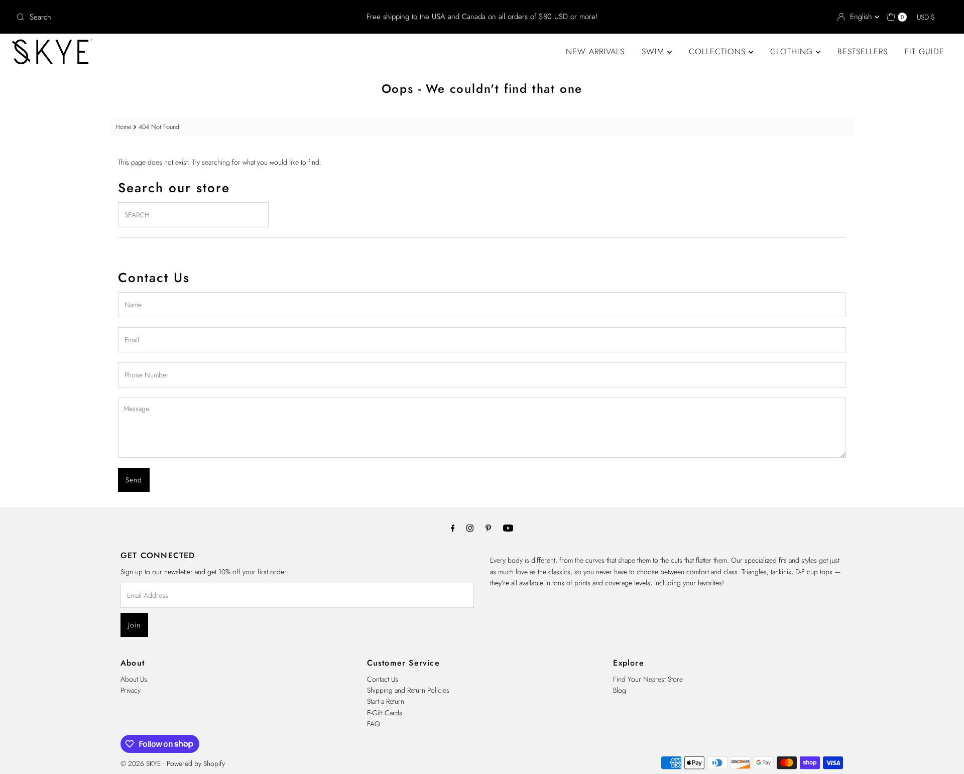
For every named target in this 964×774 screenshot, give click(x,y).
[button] (930, 17)
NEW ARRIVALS (595, 51)
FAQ (373, 724)
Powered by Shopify (196, 763)
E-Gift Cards (384, 713)
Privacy (130, 690)
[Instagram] (469, 527)
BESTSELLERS (862, 51)
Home (123, 127)
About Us (133, 679)
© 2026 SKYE (140, 763)
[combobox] (166, 17)
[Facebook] (453, 527)
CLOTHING (793, 51)
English (862, 16)
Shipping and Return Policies (408, 690)
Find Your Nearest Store (648, 679)
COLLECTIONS (719, 51)
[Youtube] (508, 527)
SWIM (654, 51)
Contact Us (382, 679)
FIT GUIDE (924, 51)
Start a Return (385, 701)
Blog (619, 690)
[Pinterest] (488, 527)
